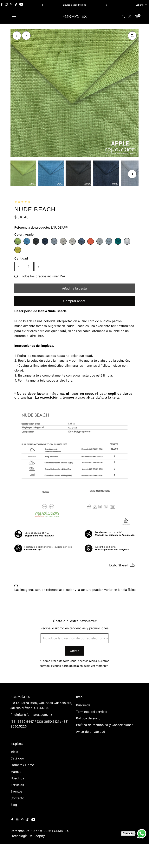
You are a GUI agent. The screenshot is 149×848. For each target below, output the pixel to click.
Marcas (15, 772)
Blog (13, 805)
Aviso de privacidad (90, 732)
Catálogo (17, 758)
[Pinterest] (11, 4)
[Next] (106, 5)
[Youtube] (21, 4)
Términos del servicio (91, 712)
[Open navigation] (13, 16)
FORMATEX (61, 831)
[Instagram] (6, 4)
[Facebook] (1, 4)
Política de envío (88, 718)
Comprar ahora (74, 301)
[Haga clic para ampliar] (132, 35)
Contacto (17, 798)
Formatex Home (22, 765)
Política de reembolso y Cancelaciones (104, 725)
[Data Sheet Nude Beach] (122, 566)
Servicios (17, 785)
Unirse (74, 651)
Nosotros (17, 778)
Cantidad (21, 258)
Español (140, 4)
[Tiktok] (16, 4)
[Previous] (42, 5)
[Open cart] (136, 16)
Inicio (14, 752)
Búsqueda (83, 705)
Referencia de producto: (32, 227)
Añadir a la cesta (74, 288)
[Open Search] (123, 16)
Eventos (16, 791)
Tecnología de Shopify (28, 836)
